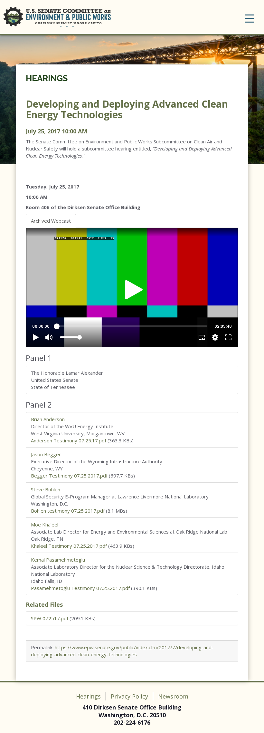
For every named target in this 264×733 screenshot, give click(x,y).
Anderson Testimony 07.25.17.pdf (68, 440)
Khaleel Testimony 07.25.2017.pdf (69, 546)
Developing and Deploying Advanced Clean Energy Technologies (127, 109)
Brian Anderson (48, 419)
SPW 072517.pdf (49, 618)
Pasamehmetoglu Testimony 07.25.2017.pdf (80, 588)
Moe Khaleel (44, 524)
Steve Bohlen (45, 489)
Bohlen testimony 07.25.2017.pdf (68, 510)
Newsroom (173, 696)
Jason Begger (46, 454)
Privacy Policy (129, 696)
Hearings (47, 78)
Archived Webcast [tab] (51, 220)
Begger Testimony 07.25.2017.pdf (69, 475)
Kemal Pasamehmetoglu (58, 559)
